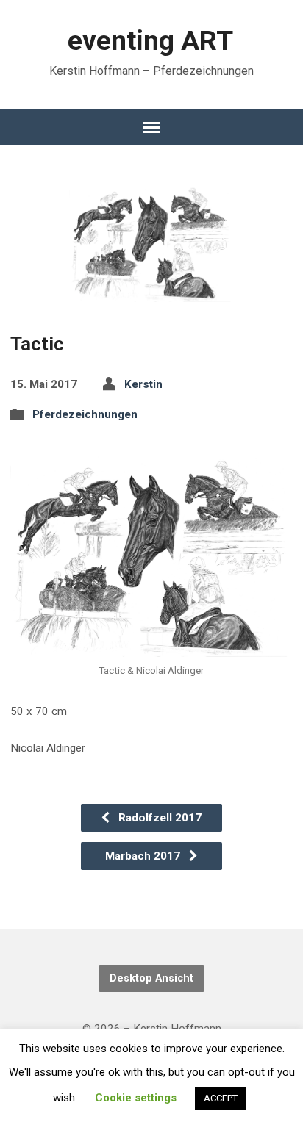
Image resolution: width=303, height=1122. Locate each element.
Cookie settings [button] (136, 1097)
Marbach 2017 (144, 856)
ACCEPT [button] (221, 1098)
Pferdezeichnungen (85, 414)
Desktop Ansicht (151, 978)
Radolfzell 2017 (158, 817)
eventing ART (150, 40)
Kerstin (143, 384)
